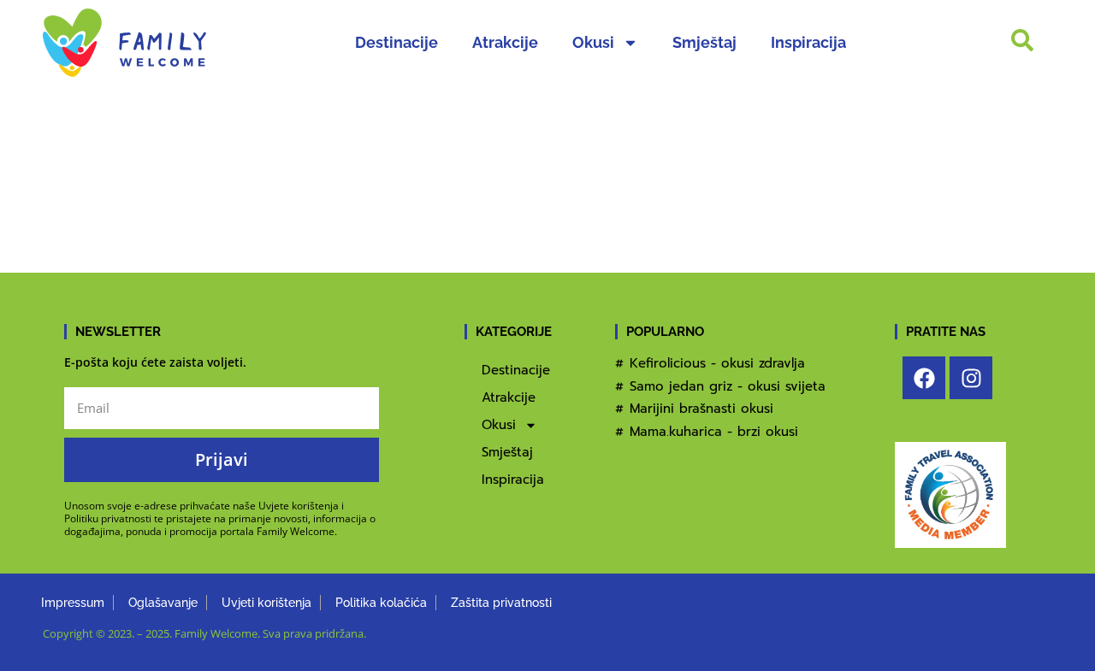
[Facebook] (924, 377)
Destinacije (396, 42)
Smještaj (704, 42)
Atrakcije (505, 42)
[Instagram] (971, 377)
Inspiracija (808, 42)
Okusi (593, 42)
